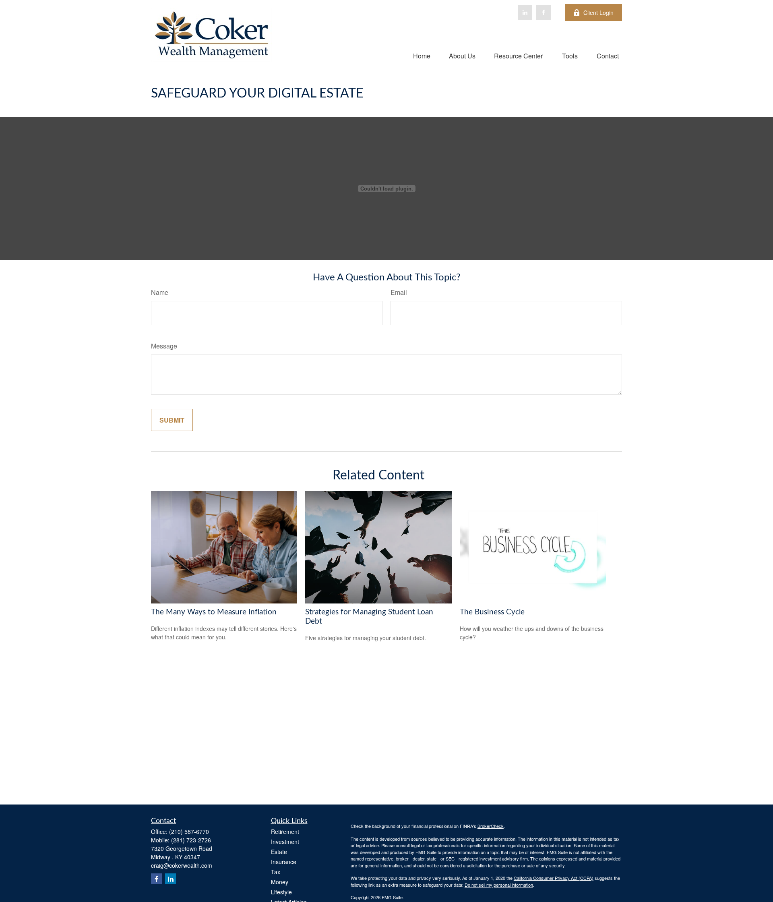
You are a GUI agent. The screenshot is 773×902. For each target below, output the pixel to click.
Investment (285, 842)
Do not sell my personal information (499, 884)
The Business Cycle (492, 612)
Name (159, 292)
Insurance (283, 862)
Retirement (285, 831)
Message (164, 345)
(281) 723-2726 (191, 840)
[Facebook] (543, 12)
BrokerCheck (490, 826)
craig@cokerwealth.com (181, 865)
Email (399, 292)
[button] (422, 55)
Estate (279, 852)
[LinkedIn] (525, 12)
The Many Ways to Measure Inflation (214, 612)
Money (279, 882)
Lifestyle (281, 892)
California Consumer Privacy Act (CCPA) (553, 878)
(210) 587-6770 (189, 831)
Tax (275, 872)
